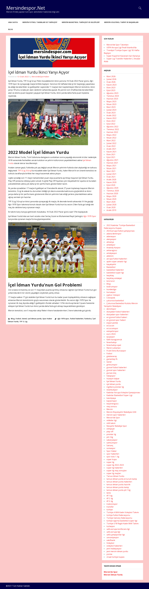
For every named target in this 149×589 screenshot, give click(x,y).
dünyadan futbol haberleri (118, 311)
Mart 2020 (111, 202)
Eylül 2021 (111, 157)
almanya (110, 242)
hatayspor (111, 376)
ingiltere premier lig (115, 387)
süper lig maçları (114, 473)
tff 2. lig (110, 498)
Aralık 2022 (111, 115)
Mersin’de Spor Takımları (118, 44)
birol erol (111, 281)
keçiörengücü (112, 403)
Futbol (18, 318)
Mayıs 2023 (111, 101)
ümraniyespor (113, 537)
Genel (24, 318)
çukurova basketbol (115, 300)
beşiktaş (110, 275)
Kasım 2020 (111, 182)
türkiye (110, 509)
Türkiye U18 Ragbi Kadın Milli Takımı (123, 523)
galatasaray (112, 356)
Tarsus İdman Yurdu (115, 476)
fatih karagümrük (114, 339)
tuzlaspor (111, 526)
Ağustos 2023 (112, 93)
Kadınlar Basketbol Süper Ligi (119, 395)
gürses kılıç (111, 373)
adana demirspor (114, 233)
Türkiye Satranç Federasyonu (119, 518)
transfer (110, 507)
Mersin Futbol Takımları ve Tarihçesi (39, 22)
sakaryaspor (112, 440)
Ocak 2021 (111, 176)
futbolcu (88, 318)
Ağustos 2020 (112, 188)
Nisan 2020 (111, 199)
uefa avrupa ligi (113, 532)
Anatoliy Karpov (113, 247)
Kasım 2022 (111, 118)
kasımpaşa (111, 398)
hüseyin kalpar (113, 378)
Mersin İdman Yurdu (113, 574)
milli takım (111, 423)
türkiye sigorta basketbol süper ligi (122, 520)
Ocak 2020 (111, 207)
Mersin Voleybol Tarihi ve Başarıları (121, 22)
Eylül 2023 (111, 90)
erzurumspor (112, 328)
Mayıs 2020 (111, 196)
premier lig (111, 434)
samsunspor (112, 442)
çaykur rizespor (113, 295)
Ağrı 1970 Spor (89, 216)
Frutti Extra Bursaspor (116, 350)
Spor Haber (47, 318)
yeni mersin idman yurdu (117, 551)
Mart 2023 (111, 107)
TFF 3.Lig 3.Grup (25, 170)
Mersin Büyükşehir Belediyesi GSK (121, 412)
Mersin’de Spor (111, 572)
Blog (10, 29)
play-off (110, 431)
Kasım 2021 (111, 151)
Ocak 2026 (111, 82)
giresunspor (112, 364)
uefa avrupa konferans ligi (118, 529)
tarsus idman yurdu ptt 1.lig (118, 490)
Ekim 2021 (111, 154)
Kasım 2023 (111, 84)
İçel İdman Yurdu (114, 381)
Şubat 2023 (111, 110)
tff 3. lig (110, 501)
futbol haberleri (76, 318)
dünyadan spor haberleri (117, 314)
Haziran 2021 (112, 163)
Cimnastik (111, 297)
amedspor (111, 245)
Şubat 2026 (111, 79)
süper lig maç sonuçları (117, 470)
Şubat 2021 (111, 174)
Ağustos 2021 (112, 160)
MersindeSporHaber (40, 76)
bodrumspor (112, 286)
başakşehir (111, 264)
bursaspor (111, 292)
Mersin (110, 409)
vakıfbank (111, 540)
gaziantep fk (112, 359)
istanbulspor (112, 389)
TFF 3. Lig (23, 321)
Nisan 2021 (111, 168)
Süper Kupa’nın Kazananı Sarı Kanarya (123, 56)
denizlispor (111, 309)
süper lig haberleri (115, 467)
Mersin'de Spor (113, 417)
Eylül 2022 (111, 124)
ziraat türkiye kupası (115, 557)
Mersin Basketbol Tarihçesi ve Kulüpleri (81, 22)
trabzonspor (112, 504)
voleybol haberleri (114, 546)
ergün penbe (112, 323)
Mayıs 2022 (111, 135)
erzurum (110, 325)
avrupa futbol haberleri (117, 258)
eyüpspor (111, 336)
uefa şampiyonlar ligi (116, 534)
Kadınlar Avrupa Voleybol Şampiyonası (123, 392)
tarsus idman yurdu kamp (118, 487)
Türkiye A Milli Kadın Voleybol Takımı (123, 512)
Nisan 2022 (111, 137)
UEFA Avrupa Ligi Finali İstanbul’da (121, 47)
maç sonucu (112, 406)
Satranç (110, 445)
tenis (109, 493)
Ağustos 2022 (112, 126)
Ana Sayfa (13, 22)
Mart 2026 (111, 76)
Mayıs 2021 (111, 165)
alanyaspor (111, 239)
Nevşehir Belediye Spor (117, 426)
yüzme (109, 554)
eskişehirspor (113, 331)
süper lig (110, 462)
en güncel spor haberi (116, 320)
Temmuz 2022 (113, 129)
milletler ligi (112, 420)
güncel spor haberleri (116, 370)
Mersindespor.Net (25, 8)
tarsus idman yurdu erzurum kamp (122, 479)
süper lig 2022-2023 (115, 465)
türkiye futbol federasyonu (118, 515)
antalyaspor (112, 253)
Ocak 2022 (111, 146)
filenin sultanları (114, 348)
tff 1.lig (109, 495)
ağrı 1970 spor (63, 318)
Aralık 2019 (111, 210)
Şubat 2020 (111, 204)
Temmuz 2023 (113, 96)
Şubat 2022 (111, 143)
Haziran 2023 (112, 98)
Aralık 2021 (111, 149)
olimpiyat (111, 428)
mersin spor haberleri (116, 415)
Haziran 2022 (112, 132)
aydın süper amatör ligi (117, 261)
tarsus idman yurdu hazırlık (118, 484)
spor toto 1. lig (113, 456)
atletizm (110, 256)
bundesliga (111, 289)
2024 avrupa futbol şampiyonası (121, 231)
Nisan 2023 (111, 104)
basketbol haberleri (115, 270)
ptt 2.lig (110, 437)
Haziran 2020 (112, 193)
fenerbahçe (112, 342)
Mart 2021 (111, 171)
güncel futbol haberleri (117, 367)
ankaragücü (112, 250)
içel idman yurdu (35, 318)
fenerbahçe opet (114, 345)
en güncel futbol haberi (117, 317)
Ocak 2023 (111, 112)
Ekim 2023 (111, 87)
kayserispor (112, 401)
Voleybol (110, 543)
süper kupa (112, 459)
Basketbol (111, 267)
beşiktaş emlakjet (114, 278)
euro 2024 (111, 334)
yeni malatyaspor (114, 548)
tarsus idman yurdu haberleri (119, 481)
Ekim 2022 (111, 121)
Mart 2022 (111, 140)
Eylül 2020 (111, 185)
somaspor (111, 448)
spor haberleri (113, 454)
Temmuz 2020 (113, 190)
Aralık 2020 (111, 179)
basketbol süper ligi (115, 272)
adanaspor (111, 236)
